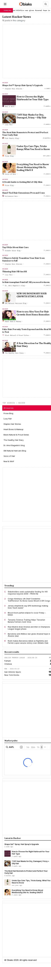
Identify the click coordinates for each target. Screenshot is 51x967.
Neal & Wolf (9, 106)
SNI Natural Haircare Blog (15, 303)
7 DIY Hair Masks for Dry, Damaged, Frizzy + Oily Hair (31, 116)
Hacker (5, 83)
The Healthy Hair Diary (14, 353)
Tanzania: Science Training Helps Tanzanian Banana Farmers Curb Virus (26, 621)
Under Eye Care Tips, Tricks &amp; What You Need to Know (33, 147)
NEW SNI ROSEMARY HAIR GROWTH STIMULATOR (32, 295)
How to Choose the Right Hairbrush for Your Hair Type (33, 98)
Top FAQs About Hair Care (15, 247)
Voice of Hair (10, 174)
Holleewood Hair (11, 196)
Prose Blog (9, 156)
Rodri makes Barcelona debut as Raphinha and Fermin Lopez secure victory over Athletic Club (28, 642)
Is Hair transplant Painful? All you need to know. (26, 282)
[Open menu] (5, 4)
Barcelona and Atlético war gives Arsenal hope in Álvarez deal (29, 635)
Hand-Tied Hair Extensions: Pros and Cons (23, 193)
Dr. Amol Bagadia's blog (14, 286)
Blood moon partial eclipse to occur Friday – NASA (27, 614)
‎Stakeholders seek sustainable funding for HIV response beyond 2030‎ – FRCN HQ (28, 593)
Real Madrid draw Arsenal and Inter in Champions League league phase (29, 628)
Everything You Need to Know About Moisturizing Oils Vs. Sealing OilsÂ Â (33, 167)
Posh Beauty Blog (11, 138)
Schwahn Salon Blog (12, 251)
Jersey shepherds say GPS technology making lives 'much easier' (28, 607)
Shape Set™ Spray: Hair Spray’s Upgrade (22, 85)
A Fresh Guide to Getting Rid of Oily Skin (22, 182)
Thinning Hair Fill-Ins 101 (14, 271)
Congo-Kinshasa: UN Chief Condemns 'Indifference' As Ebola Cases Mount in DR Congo (29, 600)
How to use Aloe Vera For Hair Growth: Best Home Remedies (33, 313)
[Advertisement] (25, 494)
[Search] (45, 4)
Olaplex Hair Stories (13, 89)
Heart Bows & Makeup (13, 321)
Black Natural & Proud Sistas (17, 335)
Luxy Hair (8, 124)
